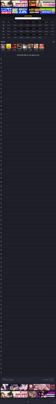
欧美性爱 (27, 28)
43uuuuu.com (28, 16)
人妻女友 (21, 34)
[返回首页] (54, 402)
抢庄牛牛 (52, 22)
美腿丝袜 (33, 31)
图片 (3, 31)
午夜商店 (15, 37)
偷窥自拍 (8, 31)
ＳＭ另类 (52, 25)
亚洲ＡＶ (8, 25)
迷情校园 (33, 34)
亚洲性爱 (8, 28)
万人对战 (21, 22)
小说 (3, 34)
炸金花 (40, 22)
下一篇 (48, 379)
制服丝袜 (33, 28)
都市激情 (8, 34)
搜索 (39, 18)
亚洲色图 (15, 31)
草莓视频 (21, 37)
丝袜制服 (40, 25)
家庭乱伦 (15, 34)
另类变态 (52, 28)
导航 (3, 37)
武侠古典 (27, 34)
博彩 (3, 22)
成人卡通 (21, 28)
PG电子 (9, 22)
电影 (3, 28)
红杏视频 (33, 37)
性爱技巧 (52, 34)
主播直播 (46, 25)
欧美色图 (21, 31)
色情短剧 (40, 37)
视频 (3, 25)
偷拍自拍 (15, 28)
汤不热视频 (27, 37)
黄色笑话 (46, 34)
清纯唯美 (40, 31)
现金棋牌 (46, 22)
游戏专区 (27, 22)
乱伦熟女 (46, 28)
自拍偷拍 (15, 25)
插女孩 (9, 37)
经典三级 (40, 28)
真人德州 (15, 22)
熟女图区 (46, 31)
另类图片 (52, 31)
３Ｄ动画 (27, 25)
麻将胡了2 (33, 22)
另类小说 (40, 34)
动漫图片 (27, 31)
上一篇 (8, 379)
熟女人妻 (33, 25)
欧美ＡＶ (21, 25)
